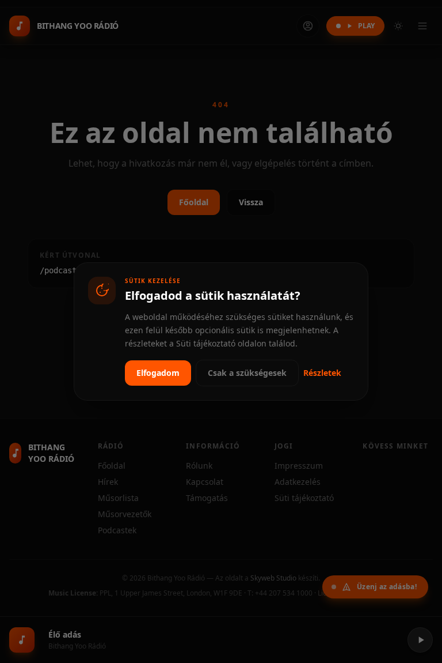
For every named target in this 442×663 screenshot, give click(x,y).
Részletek (322, 372)
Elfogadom (158, 372)
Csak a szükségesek (247, 372)
